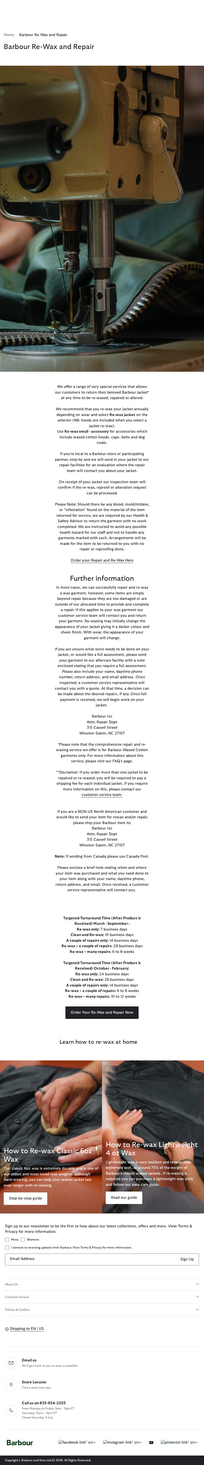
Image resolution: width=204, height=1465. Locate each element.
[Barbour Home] (20, 1443)
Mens (14, 1239)
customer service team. (102, 795)
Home (9, 35)
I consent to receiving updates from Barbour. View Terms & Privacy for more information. (71, 1247)
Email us (29, 1360)
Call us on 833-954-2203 (44, 1403)
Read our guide (124, 1198)
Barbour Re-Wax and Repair (43, 35)
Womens (33, 1239)
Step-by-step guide (25, 1198)
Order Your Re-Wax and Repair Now (102, 1012)
